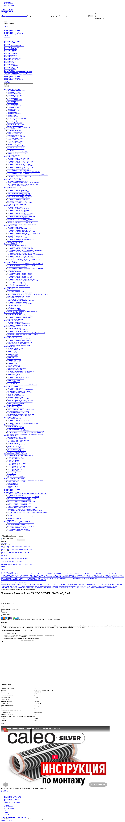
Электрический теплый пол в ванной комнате (14, 558)
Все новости (4, 543)
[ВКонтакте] (2, 618)
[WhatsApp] (14, 618)
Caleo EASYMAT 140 (113, 584)
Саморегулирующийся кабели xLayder (77, 587)
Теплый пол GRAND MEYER (13, 47)
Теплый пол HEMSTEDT (11, 62)
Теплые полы (4, 790)
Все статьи (4, 555)
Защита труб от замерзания (12, 802)
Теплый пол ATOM (9, 52)
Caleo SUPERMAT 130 (87, 584)
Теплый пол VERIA (10, 69)
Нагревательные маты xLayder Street (32, 587)
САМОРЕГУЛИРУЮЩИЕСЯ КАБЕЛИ (15, 73)
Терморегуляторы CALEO (8, 584)
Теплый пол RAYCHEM (11, 66)
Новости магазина (7, 538)
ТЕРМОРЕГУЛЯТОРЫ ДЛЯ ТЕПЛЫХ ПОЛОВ (18, 72)
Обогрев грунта (89, 586)
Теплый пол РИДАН (10, 61)
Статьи (6, 812)
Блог (2, 793)
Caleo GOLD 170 (34, 584)
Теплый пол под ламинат (11, 799)
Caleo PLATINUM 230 (22, 584)
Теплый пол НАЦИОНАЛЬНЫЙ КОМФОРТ (33, 580)
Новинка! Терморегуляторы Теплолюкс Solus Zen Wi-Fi (17, 549)
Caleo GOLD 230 (43, 584)
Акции (6, 35)
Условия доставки (9, 808)
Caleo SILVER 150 (53, 584)
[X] (9, 618)
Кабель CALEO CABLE (36, 586)
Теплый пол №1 (8, 56)
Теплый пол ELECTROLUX (12, 67)
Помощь (6, 805)
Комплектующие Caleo (74, 584)
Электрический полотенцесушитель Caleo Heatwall (70, 586)
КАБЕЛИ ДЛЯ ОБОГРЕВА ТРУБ (46, 577)
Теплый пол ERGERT (10, 55)
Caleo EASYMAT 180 (100, 584)
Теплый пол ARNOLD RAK (12, 53)
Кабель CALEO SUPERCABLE (19, 586)
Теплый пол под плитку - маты (13, 796)
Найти (6, 86)
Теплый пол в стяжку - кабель (12, 797)
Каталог (6, 26)
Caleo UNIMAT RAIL (49, 586)
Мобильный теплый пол (101, 586)
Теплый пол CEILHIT (10, 70)
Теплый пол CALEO (10, 64)
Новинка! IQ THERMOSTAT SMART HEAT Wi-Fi (15, 552)
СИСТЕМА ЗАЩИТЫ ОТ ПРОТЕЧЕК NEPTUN (82, 578)
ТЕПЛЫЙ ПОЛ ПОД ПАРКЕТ (109, 577)
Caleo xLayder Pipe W (60, 587)
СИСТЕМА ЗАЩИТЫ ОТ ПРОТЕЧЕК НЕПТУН (18, 75)
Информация (4, 791)
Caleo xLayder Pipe (48, 587)
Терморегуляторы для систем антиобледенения (102, 587)
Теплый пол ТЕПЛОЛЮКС (12, 41)
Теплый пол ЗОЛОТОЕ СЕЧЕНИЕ (14, 46)
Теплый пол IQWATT (10, 44)
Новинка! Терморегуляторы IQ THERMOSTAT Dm (15, 546)
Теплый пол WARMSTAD (11, 59)
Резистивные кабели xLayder (13, 587)
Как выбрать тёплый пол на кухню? (11, 561)
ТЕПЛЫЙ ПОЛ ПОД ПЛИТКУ (13, 30)
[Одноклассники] (4, 618)
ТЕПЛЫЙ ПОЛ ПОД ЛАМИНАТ (14, 33)
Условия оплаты (8, 806)
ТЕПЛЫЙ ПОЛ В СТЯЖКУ (12, 32)
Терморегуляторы (9, 800)
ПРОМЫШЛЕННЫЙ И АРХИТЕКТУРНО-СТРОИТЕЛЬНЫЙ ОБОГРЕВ (78, 577)
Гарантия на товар (9, 810)
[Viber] (11, 618)
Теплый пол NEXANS (10, 49)
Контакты (7, 37)
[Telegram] (18, 618)
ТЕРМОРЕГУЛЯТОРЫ (13, 580)
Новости (6, 814)
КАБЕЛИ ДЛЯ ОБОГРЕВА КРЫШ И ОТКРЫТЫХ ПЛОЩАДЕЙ (48, 578)
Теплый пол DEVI (9, 43)
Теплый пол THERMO (10, 50)
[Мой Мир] (6, 618)
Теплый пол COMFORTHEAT (13, 58)
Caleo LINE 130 (63, 584)
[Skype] (16, 618)
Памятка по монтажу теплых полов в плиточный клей (16, 564)
